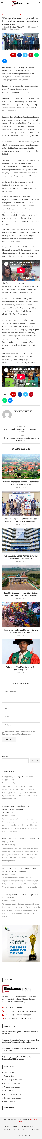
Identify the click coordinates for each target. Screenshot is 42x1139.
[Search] (39, 3)
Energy (16, 1129)
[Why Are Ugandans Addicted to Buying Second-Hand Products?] (21, 614)
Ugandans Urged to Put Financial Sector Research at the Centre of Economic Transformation (17, 809)
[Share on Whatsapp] (36, 55)
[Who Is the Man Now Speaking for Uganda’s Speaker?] (21, 651)
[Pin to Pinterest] (30, 55)
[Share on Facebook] (19, 55)
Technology (6, 1129)
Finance (15, 1127)
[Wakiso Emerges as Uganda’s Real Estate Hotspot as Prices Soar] (21, 466)
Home (7, 1127)
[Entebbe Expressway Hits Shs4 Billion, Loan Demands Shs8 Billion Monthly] (21, 577)
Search (5, 757)
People (25, 1129)
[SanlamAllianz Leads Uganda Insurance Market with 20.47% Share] (21, 540)
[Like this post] (14, 55)
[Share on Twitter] (25, 55)
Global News (35, 1129)
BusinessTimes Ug (17, 27)
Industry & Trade (27, 1127)
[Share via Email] (4, 61)
